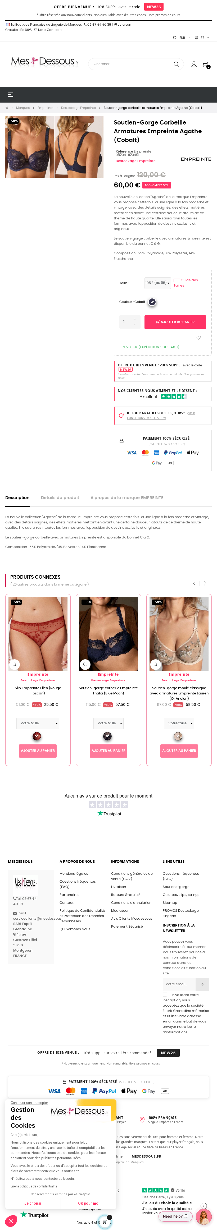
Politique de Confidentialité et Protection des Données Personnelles (82, 916)
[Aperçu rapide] (14, 664)
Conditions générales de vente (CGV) (132, 876)
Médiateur (120, 911)
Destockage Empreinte (136, 161)
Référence (124, 151)
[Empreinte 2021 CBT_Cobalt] (152, 302)
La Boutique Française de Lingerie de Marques (46, 24)
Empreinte (38, 674)
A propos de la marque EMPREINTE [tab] (127, 498)
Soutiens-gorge (176, 887)
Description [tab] (17, 498)
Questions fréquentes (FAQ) (78, 884)
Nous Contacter (49, 29)
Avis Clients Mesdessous (131, 918)
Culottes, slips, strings (181, 895)
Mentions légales (74, 874)
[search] (176, 64)
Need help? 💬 (175, 1216)
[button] (11, 1221)
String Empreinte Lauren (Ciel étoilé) (38, 691)
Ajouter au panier (177, 322)
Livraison (118, 887)
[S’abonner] (202, 984)
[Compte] (194, 64)
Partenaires (69, 895)
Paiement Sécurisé (127, 926)
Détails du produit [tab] (60, 498)
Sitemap (170, 903)
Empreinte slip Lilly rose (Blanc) (179, 688)
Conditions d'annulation (131, 903)
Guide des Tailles (186, 283)
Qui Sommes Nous (75, 929)
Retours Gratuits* (125, 895)
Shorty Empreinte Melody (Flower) (108, 688)
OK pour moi (89, 1203)
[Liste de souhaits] (198, 338)
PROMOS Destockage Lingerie (181, 913)
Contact (67, 903)
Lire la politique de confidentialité (34, 1186)
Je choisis (33, 1203)
